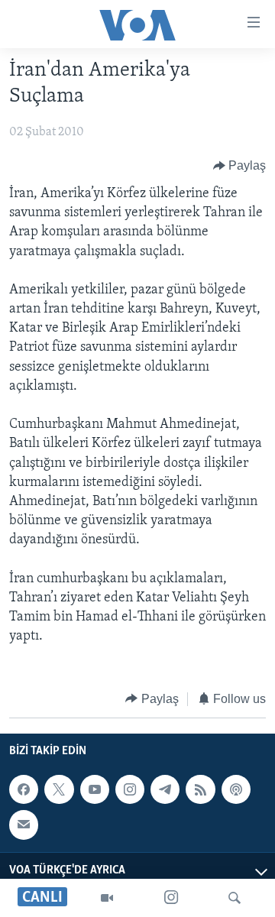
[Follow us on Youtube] (94, 789)
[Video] (107, 898)
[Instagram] (171, 898)
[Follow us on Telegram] (165, 789)
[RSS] (200, 789)
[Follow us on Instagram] (129, 789)
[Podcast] (236, 789)
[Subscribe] (23, 824)
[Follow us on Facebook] (23, 789)
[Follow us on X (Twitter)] (58, 789)
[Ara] (234, 898)
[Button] (240, 166)
